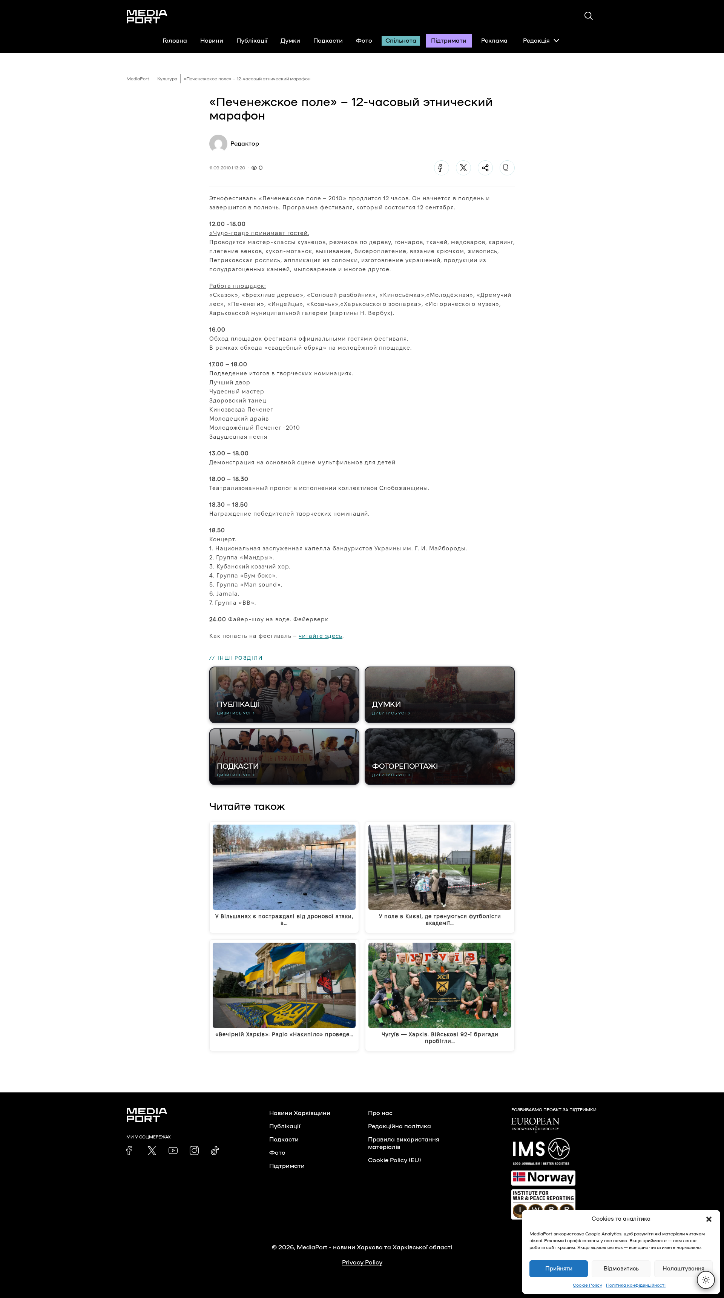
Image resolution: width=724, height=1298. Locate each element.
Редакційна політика (399, 1126)
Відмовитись (621, 1269)
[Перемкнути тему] (706, 1280)
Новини (211, 41)
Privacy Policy (362, 1263)
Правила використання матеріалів (403, 1143)
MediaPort (137, 79)
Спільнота (400, 41)
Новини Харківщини (299, 1113)
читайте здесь (320, 636)
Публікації (251, 41)
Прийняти (558, 1269)
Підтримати (448, 41)
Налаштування (683, 1269)
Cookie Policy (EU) (394, 1160)
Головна (175, 41)
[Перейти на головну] (147, 16)
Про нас (380, 1113)
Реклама (494, 41)
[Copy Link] (507, 167)
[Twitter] (463, 167)
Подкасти (328, 41)
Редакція (536, 41)
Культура (167, 79)
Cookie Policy (587, 1285)
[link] (131, 1150)
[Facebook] (441, 167)
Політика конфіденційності (636, 1285)
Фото (364, 41)
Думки (290, 41)
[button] (709, 1219)
